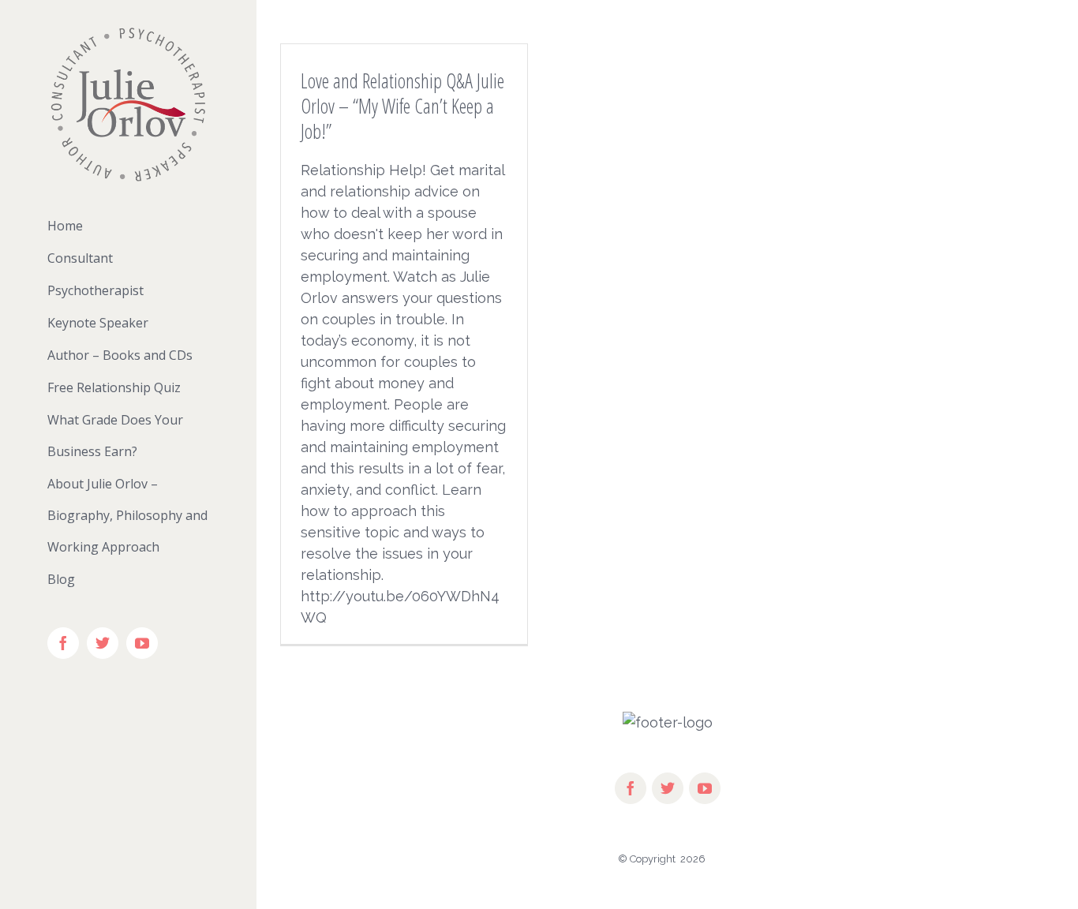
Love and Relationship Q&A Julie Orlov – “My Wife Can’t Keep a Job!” (402, 105)
